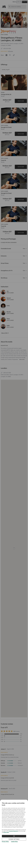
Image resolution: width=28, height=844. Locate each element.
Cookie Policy (14, 841)
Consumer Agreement (13, 831)
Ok (14, 836)
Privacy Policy (6, 832)
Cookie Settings (14, 839)
